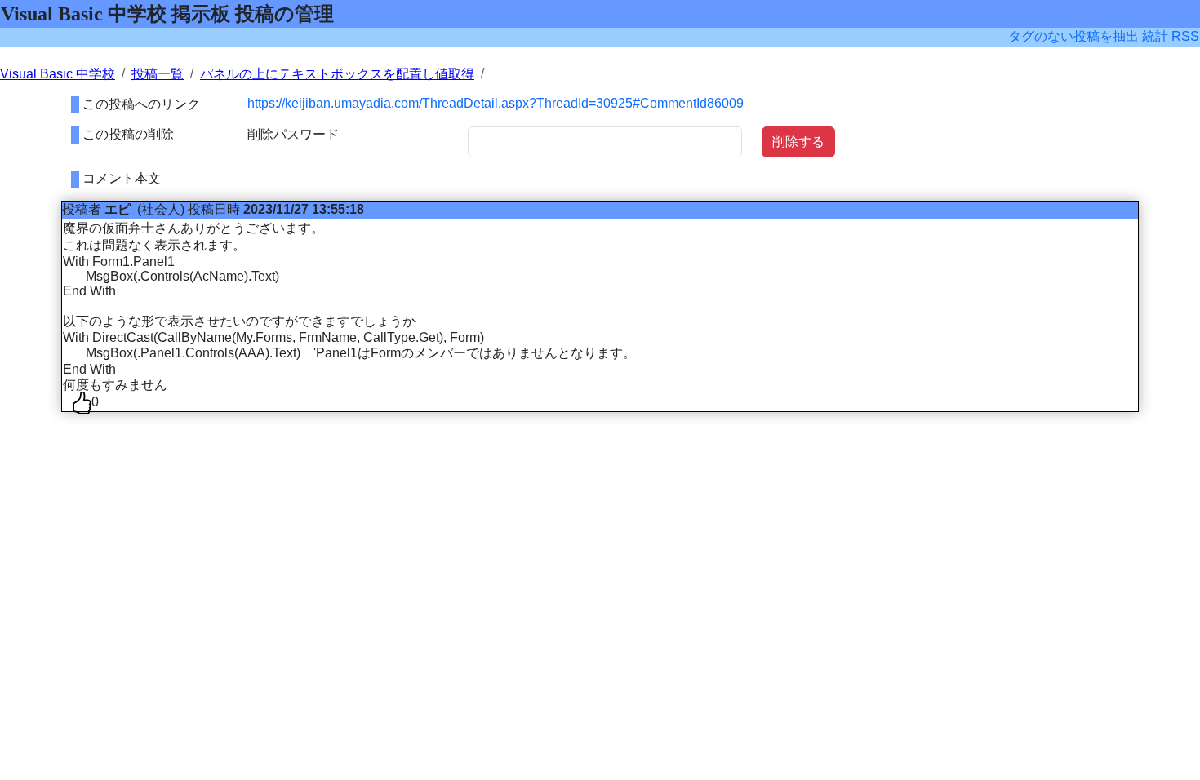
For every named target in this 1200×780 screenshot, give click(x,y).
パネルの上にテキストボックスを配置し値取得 (337, 74)
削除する (798, 141)
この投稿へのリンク (141, 104)
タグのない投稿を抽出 (1073, 36)
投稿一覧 (157, 74)
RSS (1185, 36)
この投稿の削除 (128, 134)
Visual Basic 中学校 (57, 74)
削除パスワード (293, 134)
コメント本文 (121, 178)
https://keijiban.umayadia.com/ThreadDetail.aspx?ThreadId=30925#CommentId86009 (495, 103)
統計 (1155, 36)
